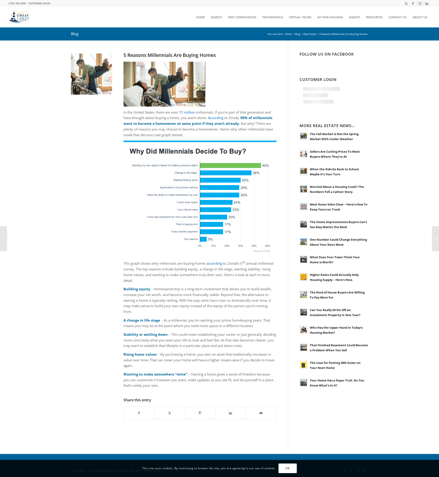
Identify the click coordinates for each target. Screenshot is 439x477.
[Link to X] (406, 3)
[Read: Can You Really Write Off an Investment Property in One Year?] (304, 312)
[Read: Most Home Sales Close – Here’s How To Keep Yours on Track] (304, 207)
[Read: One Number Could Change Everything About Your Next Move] (304, 242)
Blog (74, 33)
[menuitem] (200, 17)
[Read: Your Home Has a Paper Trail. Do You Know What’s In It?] (304, 382)
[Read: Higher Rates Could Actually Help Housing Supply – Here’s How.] (304, 277)
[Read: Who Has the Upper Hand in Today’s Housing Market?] (304, 330)
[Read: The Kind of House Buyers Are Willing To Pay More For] (304, 294)
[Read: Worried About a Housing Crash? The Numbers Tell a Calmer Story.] (304, 189)
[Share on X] (169, 413)
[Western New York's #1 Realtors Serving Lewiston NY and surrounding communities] (19, 17)
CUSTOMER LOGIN (39, 3)
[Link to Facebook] (413, 3)
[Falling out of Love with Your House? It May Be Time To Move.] (435, 238)
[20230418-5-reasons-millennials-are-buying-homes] (91, 74)
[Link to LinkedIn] (426, 3)
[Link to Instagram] (420, 3)
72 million (187, 112)
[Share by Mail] (261, 413)
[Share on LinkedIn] (230, 413)
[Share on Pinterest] (200, 413)
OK (287, 468)
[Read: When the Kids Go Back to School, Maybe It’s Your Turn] (304, 171)
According (215, 117)
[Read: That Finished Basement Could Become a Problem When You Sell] (304, 347)
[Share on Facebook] (139, 413)
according (214, 263)
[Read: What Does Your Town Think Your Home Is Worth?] (304, 259)
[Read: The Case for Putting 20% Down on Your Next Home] (304, 365)
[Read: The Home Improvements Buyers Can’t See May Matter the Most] (304, 224)
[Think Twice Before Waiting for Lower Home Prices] (3, 238)
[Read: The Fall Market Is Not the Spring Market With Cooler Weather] (304, 136)
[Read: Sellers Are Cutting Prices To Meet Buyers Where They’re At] (304, 154)
